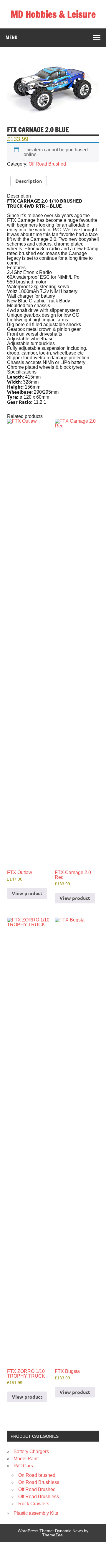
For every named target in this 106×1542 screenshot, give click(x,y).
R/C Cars (23, 1465)
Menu (11, 37)
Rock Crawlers (33, 1503)
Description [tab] (28, 181)
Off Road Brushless (38, 1496)
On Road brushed (36, 1475)
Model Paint (26, 1458)
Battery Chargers (31, 1451)
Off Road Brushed (47, 163)
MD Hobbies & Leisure (53, 14)
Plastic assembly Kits (36, 1513)
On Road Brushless (38, 1482)
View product (27, 893)
